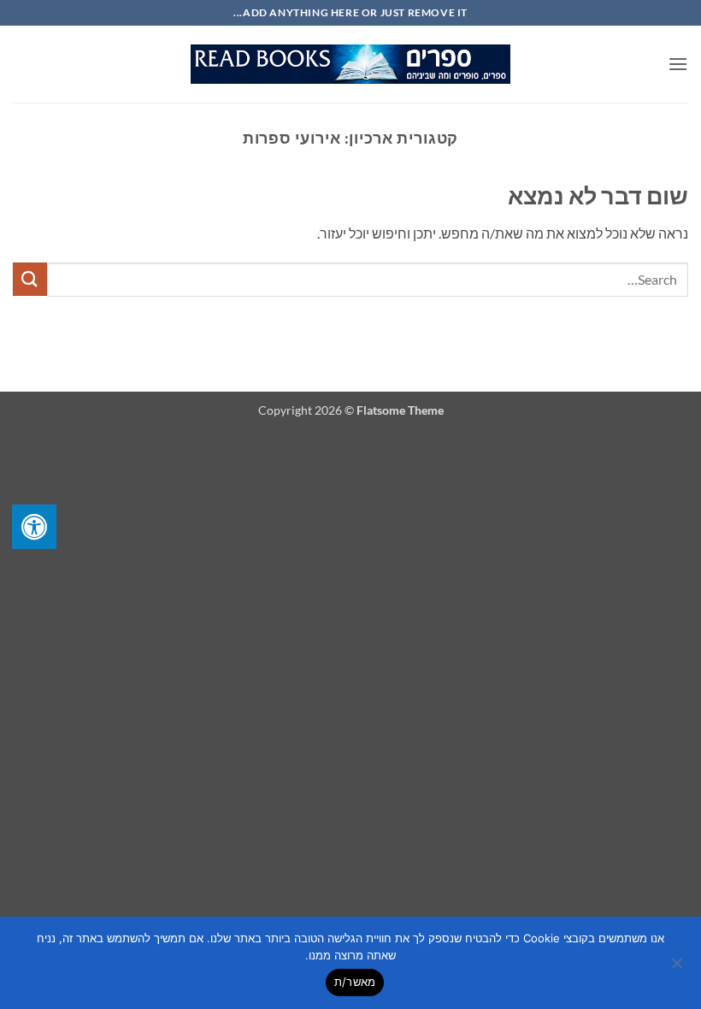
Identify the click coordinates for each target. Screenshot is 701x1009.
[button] (678, 64)
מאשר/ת (355, 981)
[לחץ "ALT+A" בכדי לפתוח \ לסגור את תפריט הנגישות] (34, 526)
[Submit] (30, 279)
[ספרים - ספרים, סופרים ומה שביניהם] (350, 64)
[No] (678, 968)
